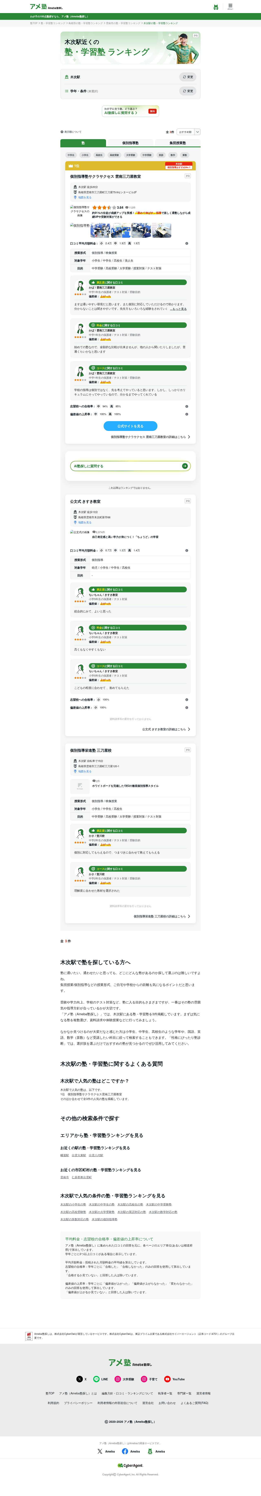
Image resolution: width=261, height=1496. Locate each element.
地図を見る (85, 197)
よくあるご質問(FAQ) (194, 1403)
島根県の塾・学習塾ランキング (86, 23)
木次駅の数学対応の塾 (163, 1212)
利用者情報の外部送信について (117, 1403)
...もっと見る (178, 309)
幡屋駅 (64, 1155)
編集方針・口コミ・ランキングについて (127, 1393)
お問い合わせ (167, 1403)
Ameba (110, 1451)
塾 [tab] (83, 142)
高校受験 (114, 154)
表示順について (73, 131)
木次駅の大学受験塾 (102, 1212)
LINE (104, 1379)
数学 (173, 154)
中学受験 (147, 154)
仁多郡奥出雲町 (82, 1177)
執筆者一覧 (165, 1393)
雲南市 (64, 1177)
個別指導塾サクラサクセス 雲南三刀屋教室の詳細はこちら (148, 437)
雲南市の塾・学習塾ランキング (123, 23)
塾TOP (34, 23)
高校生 (99, 154)
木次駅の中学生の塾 (102, 1204)
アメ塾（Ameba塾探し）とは (78, 1393)
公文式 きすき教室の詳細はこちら (164, 729)
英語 (161, 154)
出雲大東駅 (79, 1155)
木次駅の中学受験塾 (159, 1204)
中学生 (71, 154)
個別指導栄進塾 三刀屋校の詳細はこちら (160, 916)
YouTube (179, 1379)
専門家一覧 (184, 1393)
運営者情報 (203, 1393)
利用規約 (53, 1403)
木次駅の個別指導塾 (104, 1219)
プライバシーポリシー (78, 1403)
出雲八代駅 (96, 1155)
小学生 (85, 154)
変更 (190, 77)
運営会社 (148, 1403)
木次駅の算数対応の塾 (74, 1219)
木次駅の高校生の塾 (130, 1204)
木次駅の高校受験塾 (73, 1212)
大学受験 (130, 154)
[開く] (187, 243)
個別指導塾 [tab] (130, 142)
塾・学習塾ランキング (53, 23)
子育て (153, 1379)
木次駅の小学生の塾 (73, 1204)
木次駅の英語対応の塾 (131, 1212)
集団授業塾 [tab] (178, 142)
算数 (184, 154)
